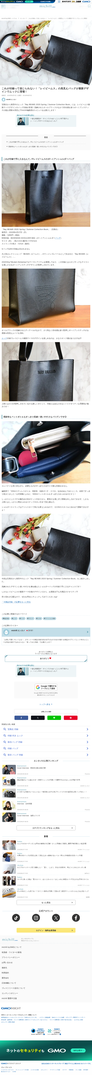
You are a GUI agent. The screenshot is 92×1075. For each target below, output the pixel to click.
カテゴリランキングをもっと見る (46, 828)
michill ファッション (84, 849)
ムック (4, 338)
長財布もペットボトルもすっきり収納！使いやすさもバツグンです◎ (33, 146)
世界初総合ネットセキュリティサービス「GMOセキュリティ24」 (19, 1017)
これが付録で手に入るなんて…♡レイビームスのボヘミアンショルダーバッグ (36, 142)
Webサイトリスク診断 (58, 1017)
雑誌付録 (6, 618)
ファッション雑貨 (50, 618)
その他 (14, 1071)
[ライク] (89, 5)
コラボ (39, 618)
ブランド (30, 618)
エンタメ (23, 18)
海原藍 (88, 897)
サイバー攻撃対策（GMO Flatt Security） (61, 1019)
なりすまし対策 (78, 1019)
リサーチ (64, 1069)
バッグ (57, 238)
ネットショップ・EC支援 (22, 1069)
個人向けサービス (5, 1071)
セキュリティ (44, 1069)
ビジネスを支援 (35, 1069)
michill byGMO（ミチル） (9, 18)
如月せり (87, 873)
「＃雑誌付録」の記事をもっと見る (16, 602)
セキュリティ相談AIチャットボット (75, 1017)
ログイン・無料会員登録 (46, 930)
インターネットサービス (7, 1069)
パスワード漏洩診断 (44, 1017)
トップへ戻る (45, 704)
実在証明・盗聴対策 (6, 1019)
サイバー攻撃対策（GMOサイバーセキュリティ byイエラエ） (31, 1019)
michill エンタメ (11, 99)
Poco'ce (87, 774)
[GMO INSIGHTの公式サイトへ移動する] (11, 1008)
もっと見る (46, 902)
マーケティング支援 (55, 1069)
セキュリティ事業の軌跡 (8, 1022)
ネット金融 (78, 1069)
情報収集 (71, 1069)
